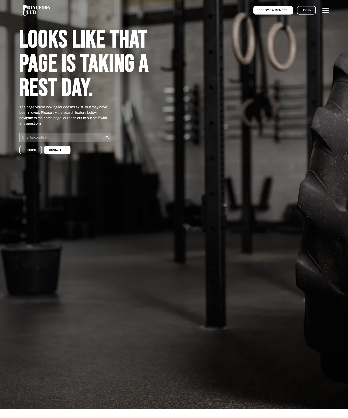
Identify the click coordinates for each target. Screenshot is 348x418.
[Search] (107, 137)
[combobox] (61, 137)
